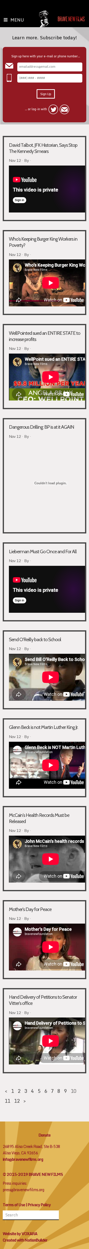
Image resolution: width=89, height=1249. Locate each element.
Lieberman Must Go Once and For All (43, 551)
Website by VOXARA (20, 1233)
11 (7, 1101)
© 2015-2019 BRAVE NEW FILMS (33, 1174)
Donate (44, 1135)
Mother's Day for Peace (30, 909)
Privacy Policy (39, 1205)
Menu (17, 19)
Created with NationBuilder (25, 1240)
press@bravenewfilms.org (23, 1189)
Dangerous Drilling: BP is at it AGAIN (41, 427)
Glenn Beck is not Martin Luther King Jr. (43, 727)
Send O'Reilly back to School (35, 639)
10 (73, 1091)
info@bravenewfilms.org (23, 1159)
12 (17, 1101)
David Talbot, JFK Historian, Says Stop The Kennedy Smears (43, 148)
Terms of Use (14, 1205)
